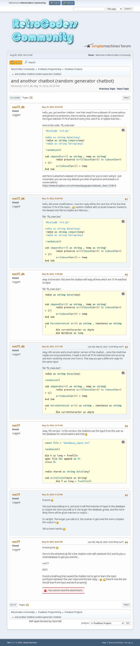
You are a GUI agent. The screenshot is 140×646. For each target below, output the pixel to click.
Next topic (123, 88)
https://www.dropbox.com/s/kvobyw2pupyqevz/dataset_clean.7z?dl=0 (79, 185)
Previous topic (107, 88)
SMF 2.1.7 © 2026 (14, 643)
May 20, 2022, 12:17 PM (52, 346)
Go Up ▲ (129, 642)
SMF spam (34, 621)
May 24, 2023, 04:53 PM (52, 541)
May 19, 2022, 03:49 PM (52, 198)
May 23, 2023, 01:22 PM (52, 494)
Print (126, 97)
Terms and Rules (115, 642)
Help (104, 642)
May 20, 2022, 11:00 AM (52, 274)
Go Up (13, 604)
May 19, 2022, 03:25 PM (52, 107)
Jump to (85, 622)
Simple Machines (30, 643)
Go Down (15, 97)
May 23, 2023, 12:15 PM (52, 425)
